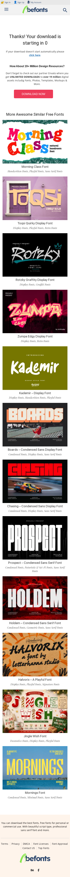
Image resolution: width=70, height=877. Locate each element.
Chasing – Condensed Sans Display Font (35, 506)
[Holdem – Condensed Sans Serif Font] (35, 598)
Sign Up (19, 2)
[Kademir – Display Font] (35, 368)
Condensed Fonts (17, 454)
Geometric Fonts (35, 627)
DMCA (26, 843)
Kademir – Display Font (35, 393)
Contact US (28, 848)
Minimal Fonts (35, 797)
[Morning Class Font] (35, 142)
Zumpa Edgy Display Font (35, 336)
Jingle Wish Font (35, 736)
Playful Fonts (36, 171)
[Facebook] (38, 870)
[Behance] (32, 870)
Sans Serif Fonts (54, 171)
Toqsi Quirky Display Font (35, 223)
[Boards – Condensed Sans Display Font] (35, 424)
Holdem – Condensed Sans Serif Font (35, 623)
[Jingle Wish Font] (35, 711)
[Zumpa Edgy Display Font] (35, 311)
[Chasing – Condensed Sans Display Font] (35, 481)
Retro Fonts (51, 228)
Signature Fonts (50, 684)
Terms (4, 843)
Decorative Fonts (19, 741)
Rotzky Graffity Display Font (35, 280)
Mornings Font (35, 792)
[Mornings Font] (35, 768)
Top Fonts (43, 848)
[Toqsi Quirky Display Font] (35, 198)
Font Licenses (41, 843)
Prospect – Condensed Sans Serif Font (35, 563)
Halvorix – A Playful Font (35, 679)
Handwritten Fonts (18, 171)
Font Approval (60, 843)
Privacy (16, 843)
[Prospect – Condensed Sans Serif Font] (35, 538)
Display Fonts (20, 228)
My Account (36, 2)
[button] (65, 11)
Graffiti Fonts (43, 284)
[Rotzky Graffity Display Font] (35, 255)
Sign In (6, 2)
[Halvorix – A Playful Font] (35, 654)
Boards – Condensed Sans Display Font (35, 449)
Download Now (33, 94)
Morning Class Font (35, 166)
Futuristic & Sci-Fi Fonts (38, 567)
